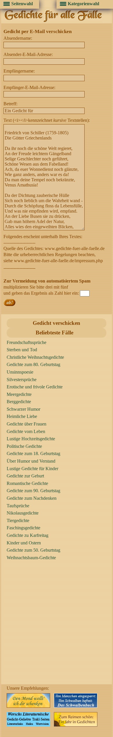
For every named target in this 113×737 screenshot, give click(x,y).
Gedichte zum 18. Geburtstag (33, 453)
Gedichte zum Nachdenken (32, 498)
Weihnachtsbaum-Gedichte (31, 557)
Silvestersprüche (22, 379)
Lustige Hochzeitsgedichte (31, 438)
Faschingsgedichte (23, 527)
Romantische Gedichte (27, 483)
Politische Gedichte (24, 446)
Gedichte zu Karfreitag (27, 535)
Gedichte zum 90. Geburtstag (33, 490)
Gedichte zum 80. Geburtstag (33, 364)
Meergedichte (19, 394)
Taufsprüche (18, 505)
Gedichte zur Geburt (25, 475)
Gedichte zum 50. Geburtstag (33, 550)
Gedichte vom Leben (26, 431)
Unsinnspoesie (20, 372)
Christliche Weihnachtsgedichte (35, 357)
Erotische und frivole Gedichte (35, 386)
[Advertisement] (56, 627)
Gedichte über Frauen (26, 423)
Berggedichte (19, 401)
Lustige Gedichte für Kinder (32, 468)
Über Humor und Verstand (31, 461)
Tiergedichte (18, 520)
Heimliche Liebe (22, 416)
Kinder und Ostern (24, 542)
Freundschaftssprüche (26, 342)
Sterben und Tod (22, 349)
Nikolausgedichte (23, 512)
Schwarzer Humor (23, 409)
